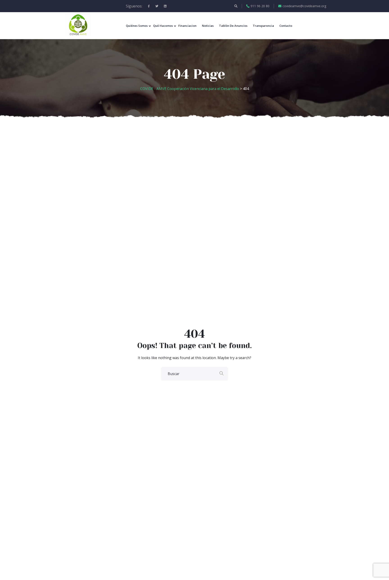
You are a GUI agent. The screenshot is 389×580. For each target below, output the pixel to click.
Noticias (208, 26)
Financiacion (187, 26)
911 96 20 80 (260, 6)
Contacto (285, 26)
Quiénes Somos (137, 26)
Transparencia (263, 26)
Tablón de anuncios (233, 26)
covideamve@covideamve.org (304, 6)
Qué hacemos (163, 26)
